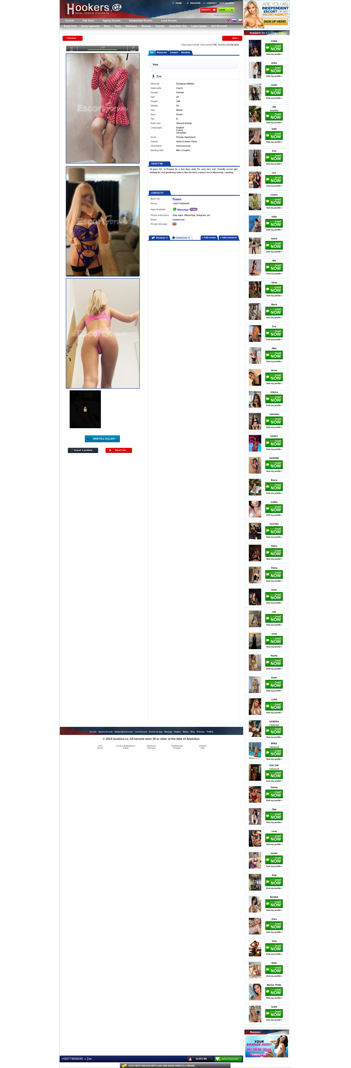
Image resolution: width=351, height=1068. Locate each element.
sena (274, 633)
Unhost (202, 746)
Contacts (206, 10)
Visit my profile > (274, 54)
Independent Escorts (140, 20)
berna (274, 370)
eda (274, 612)
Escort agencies (90, 26)
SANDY (274, 436)
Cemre (274, 195)
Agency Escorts (105, 732)
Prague (177, 199)
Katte (274, 677)
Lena (274, 831)
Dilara (274, 546)
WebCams (131, 26)
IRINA (274, 743)
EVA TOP (274, 765)
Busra (274, 480)
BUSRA (274, 897)
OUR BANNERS (226, 3)
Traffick (210, 732)
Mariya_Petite (274, 985)
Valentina (274, 414)
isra (274, 173)
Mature (186, 732)
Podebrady (177, 746)
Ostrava (151, 748)
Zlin (202, 748)
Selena (274, 787)
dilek (274, 348)
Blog (193, 732)
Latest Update (199, 26)
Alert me (201, 1059)
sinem (274, 238)
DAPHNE (274, 458)
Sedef (274, 85)
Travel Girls (70, 26)
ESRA (274, 41)
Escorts (160, 26)
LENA (274, 63)
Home (179, 3)
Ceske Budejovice (125, 746)
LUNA (274, 699)
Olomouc (151, 746)
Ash (100, 746)
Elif (274, 107)
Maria (274, 304)
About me (162, 52)
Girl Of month (219, 26)
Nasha (274, 655)
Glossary (201, 732)
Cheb (126, 748)
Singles (177, 732)
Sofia (274, 129)
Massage (168, 732)
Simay (274, 568)
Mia (274, 260)
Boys (107, 26)
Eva (274, 151)
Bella (274, 963)
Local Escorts (169, 20)
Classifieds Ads (178, 26)
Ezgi (274, 875)
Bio (152, 52)
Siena (274, 282)
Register (194, 3)
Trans (118, 26)
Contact (174, 52)
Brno (100, 748)
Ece (274, 326)
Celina (274, 502)
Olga (274, 809)
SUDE (274, 1007)
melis (274, 590)
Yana (274, 941)
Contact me (179, 219)
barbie (274, 853)
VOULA (274, 392)
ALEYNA (274, 524)
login (222, 10)
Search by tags (156, 732)
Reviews (146, 26)
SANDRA (274, 721)
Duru (274, 919)
